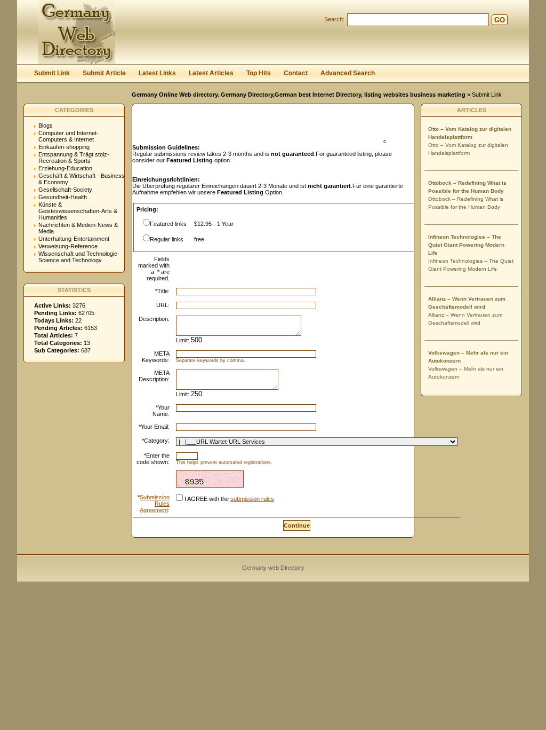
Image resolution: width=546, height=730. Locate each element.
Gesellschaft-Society (65, 189)
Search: (334, 19)
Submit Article (104, 73)
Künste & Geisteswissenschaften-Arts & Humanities (77, 211)
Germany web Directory (273, 567)
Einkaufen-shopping (64, 147)
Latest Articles (211, 73)
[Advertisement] (257, 127)
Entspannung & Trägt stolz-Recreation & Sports (73, 157)
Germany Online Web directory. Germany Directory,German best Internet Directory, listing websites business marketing (298, 94)
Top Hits (258, 73)
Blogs (45, 125)
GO (499, 20)
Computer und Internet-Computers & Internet (68, 136)
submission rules (252, 499)
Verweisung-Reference (68, 246)
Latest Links (157, 73)
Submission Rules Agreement (155, 503)
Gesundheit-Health (62, 197)
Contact (296, 73)
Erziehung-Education (65, 168)
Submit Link (52, 73)
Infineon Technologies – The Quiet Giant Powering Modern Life (466, 245)
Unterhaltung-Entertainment (73, 239)
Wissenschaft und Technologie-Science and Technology (78, 256)
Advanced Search (347, 73)
